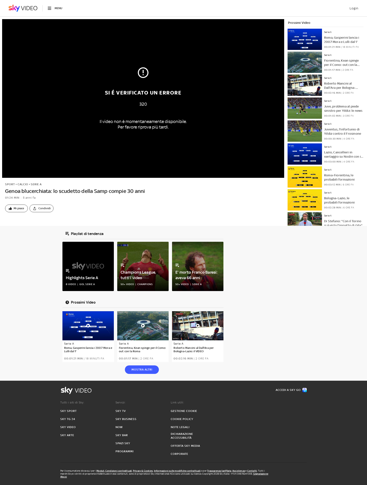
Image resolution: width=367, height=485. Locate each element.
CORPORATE (179, 453)
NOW (119, 427)
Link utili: (177, 402)
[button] (16, 208)
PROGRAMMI (125, 451)
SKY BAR (122, 435)
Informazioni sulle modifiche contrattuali (177, 470)
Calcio (23, 184)
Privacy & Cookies (143, 470)
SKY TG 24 (67, 419)
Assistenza (238, 470)
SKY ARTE (67, 435)
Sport (10, 184)
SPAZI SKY (123, 443)
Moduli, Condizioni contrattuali (114, 470)
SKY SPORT (68, 411)
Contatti (252, 470)
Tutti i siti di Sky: (72, 402)
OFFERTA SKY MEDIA (185, 445)
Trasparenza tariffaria (219, 470)
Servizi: (121, 402)
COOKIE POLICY (182, 419)
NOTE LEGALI (180, 427)
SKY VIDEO (68, 427)
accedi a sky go (288, 390)
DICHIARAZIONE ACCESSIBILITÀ (182, 435)
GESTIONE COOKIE (184, 411)
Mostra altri (141, 369)
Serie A (36, 184)
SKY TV (121, 411)
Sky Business (126, 419)
